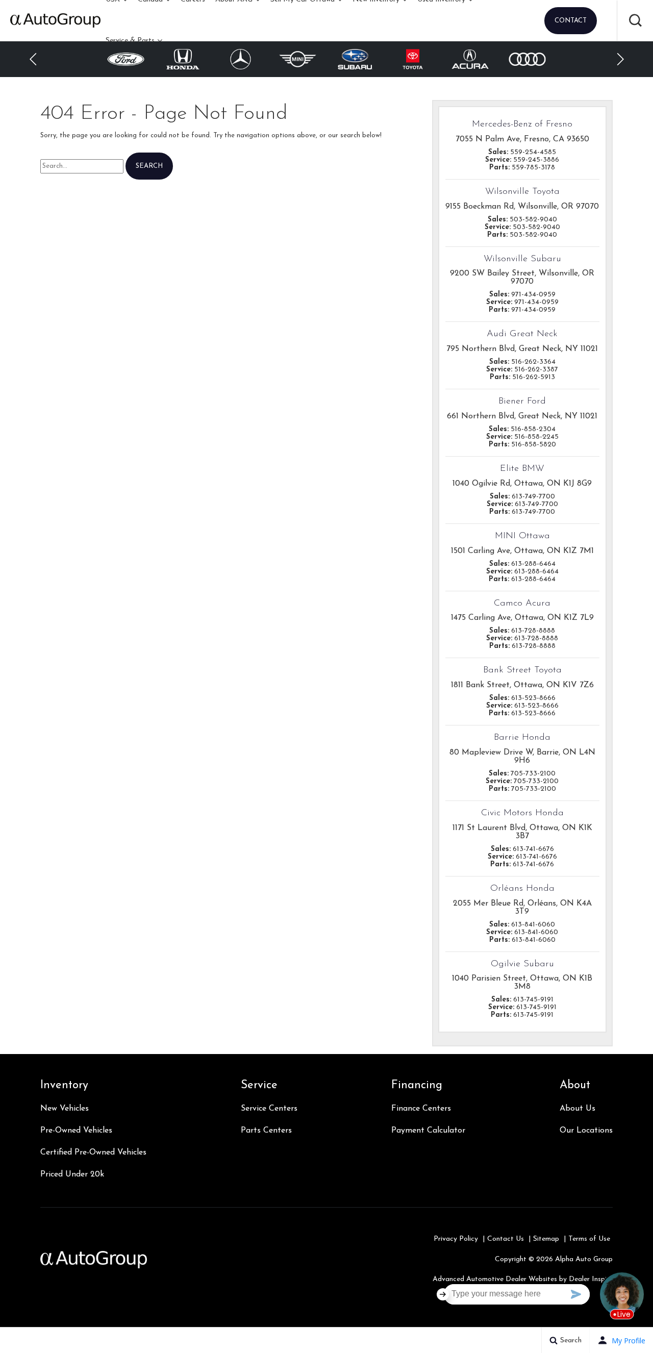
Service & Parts (130, 40)
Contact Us (505, 1239)
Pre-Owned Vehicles (76, 1130)
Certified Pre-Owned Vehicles (93, 1152)
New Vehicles (64, 1109)
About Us (577, 1109)
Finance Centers (421, 1109)
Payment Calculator (428, 1130)
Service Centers (269, 1109)
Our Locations (586, 1130)
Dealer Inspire (591, 1279)
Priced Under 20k (72, 1174)
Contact (571, 20)
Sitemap (546, 1239)
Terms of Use (589, 1239)
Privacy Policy (456, 1239)
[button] (635, 20)
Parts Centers (266, 1130)
